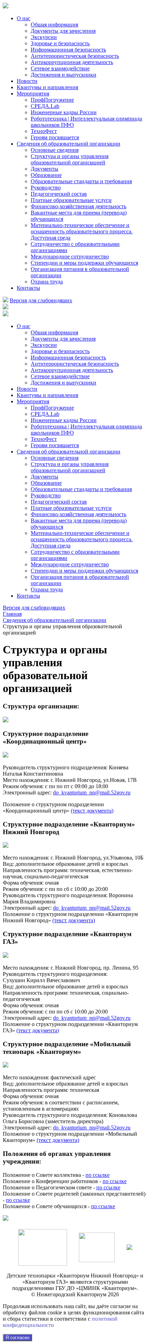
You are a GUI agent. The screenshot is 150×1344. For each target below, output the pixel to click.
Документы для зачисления (63, 31)
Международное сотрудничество (70, 256)
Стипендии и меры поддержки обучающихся (84, 263)
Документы (44, 169)
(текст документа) (92, 811)
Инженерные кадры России (64, 112)
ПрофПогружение (52, 100)
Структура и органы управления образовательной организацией (69, 159)
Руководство (46, 188)
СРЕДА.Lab (45, 106)
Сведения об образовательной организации (68, 144)
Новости (27, 81)
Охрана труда (47, 282)
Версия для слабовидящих (41, 300)
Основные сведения (54, 150)
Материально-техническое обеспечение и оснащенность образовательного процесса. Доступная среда (82, 231)
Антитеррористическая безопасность (75, 56)
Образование (46, 175)
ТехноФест (44, 131)
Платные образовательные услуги (71, 200)
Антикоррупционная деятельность (72, 62)
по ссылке (97, 1175)
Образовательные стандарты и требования (81, 181)
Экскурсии (44, 37)
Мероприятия (33, 93)
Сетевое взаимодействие (60, 68)
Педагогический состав (59, 194)
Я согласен (17, 1337)
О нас (23, 18)
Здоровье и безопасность (60, 43)
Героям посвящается (55, 137)
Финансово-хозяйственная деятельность (78, 206)
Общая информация (54, 25)
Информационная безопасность (68, 50)
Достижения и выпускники (63, 75)
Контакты (28, 288)
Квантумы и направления (47, 87)
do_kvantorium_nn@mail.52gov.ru (91, 792)
